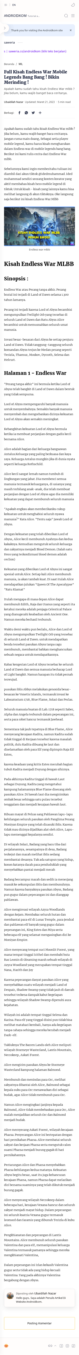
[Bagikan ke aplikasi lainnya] (40, 113)
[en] (14, 5)
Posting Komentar (39, 1323)
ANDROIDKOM (15, 15)
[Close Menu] (70, 30)
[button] (73, 5)
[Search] (66, 16)
